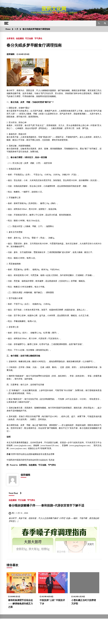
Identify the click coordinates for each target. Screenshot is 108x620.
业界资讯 (10, 38)
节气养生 (38, 38)
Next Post (13, 493)
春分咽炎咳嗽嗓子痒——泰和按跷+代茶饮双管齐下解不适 (46, 505)
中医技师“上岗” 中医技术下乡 (52, 602)
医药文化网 (54, 8)
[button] (99, 23)
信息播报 (20, 38)
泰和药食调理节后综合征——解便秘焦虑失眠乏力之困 (20, 603)
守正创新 (29, 38)
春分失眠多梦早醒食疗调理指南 (34, 45)
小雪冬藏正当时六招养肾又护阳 (83, 602)
